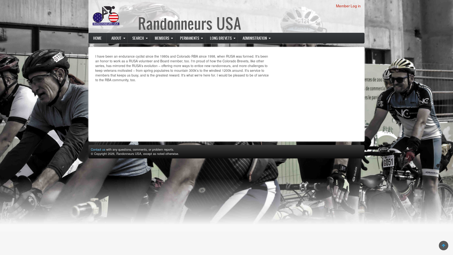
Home (97, 38)
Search (138, 38)
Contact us (98, 149)
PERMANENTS (189, 38)
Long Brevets (221, 38)
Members (162, 38)
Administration (255, 38)
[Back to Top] (443, 245)
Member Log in (348, 5)
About (116, 38)
